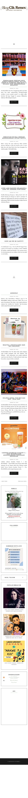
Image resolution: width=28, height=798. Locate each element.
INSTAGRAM (20, 569)
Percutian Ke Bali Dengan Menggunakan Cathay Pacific (14, 138)
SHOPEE (7, 569)
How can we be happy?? (14, 241)
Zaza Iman (14, 682)
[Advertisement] (14, 27)
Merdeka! (14, 293)
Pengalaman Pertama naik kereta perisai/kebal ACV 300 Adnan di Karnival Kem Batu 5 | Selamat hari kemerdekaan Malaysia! (14, 83)
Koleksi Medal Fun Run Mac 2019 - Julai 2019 (14, 399)
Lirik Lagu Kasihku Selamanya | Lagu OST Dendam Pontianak (14, 189)
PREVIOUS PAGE (22, 481)
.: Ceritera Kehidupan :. (14, 677)
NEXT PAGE (4, 481)
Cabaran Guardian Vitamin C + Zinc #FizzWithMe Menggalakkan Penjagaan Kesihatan (14, 454)
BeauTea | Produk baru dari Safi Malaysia (14, 346)
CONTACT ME (17, 517)
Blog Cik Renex (14, 680)
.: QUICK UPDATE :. (14, 678)
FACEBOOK (13, 569)
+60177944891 (20, 568)
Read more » (13, 102)
